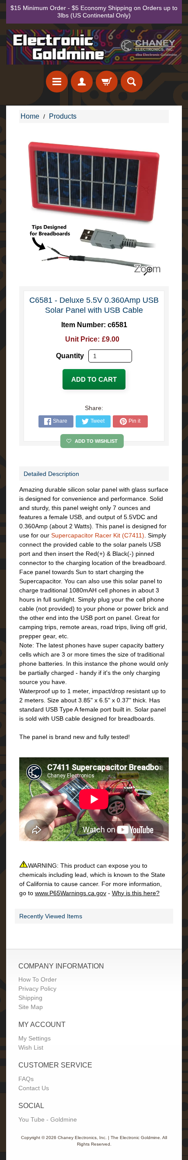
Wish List (30, 1047)
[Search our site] (132, 81)
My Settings (34, 1038)
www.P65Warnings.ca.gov (70, 893)
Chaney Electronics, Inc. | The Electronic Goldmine (109, 1137)
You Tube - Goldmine (47, 1119)
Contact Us (33, 1088)
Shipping (30, 997)
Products (63, 116)
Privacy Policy (37, 988)
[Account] (82, 81)
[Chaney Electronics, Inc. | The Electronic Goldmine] (94, 47)
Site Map (30, 1006)
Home (30, 116)
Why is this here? (136, 893)
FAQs (26, 1078)
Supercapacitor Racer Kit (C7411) (97, 535)
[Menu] (57, 81)
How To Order (37, 979)
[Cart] (107, 81)
